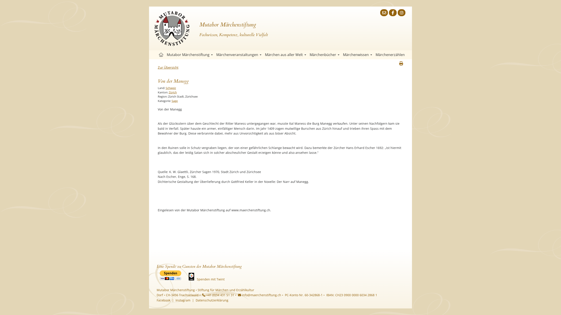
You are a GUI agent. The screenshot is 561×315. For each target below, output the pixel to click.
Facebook (163, 300)
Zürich (173, 92)
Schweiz (171, 88)
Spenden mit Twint (211, 279)
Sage (175, 101)
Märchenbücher (323, 54)
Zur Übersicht (168, 67)
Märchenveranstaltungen (237, 54)
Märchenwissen (356, 54)
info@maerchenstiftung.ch (261, 295)
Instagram (183, 300)
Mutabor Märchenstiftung (188, 54)
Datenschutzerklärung (212, 300)
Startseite (161, 54)
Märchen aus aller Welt (284, 54)
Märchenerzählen (390, 54)
